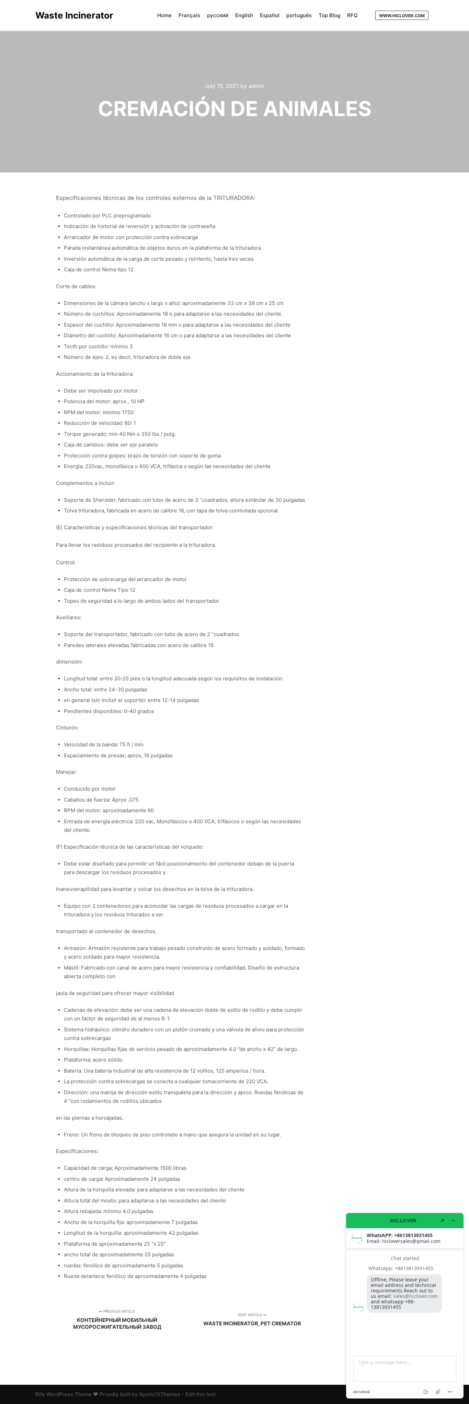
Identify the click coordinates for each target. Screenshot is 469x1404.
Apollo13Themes (159, 1394)
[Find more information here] (405, 1306)
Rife (40, 1394)
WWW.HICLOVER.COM (402, 15)
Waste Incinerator (69, 15)
